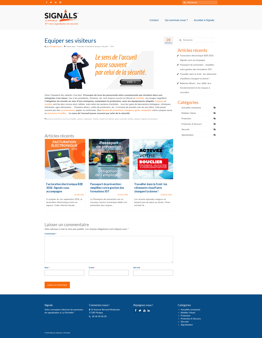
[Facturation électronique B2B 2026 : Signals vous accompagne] (65, 159)
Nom (47, 268)
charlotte (140, 98)
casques (80, 119)
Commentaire (50, 234)
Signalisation (187, 135)
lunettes (48, 104)
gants (137, 110)
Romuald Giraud (55, 46)
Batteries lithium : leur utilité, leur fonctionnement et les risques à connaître (195, 88)
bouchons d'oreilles (69, 119)
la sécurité (123, 119)
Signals (144, 119)
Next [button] (170, 178)
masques (128, 110)
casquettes (146, 110)
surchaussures (68, 110)
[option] (65, 176)
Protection (80, 46)
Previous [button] (47, 178)
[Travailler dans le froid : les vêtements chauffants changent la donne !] (153, 159)
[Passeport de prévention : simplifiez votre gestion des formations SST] (109, 159)
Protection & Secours (93, 46)
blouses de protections (112, 110)
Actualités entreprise (191, 107)
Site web (136, 268)
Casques (159, 101)
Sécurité (105, 46)
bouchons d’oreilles (57, 113)
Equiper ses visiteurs (106, 119)
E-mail (92, 268)
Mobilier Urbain (188, 113)
